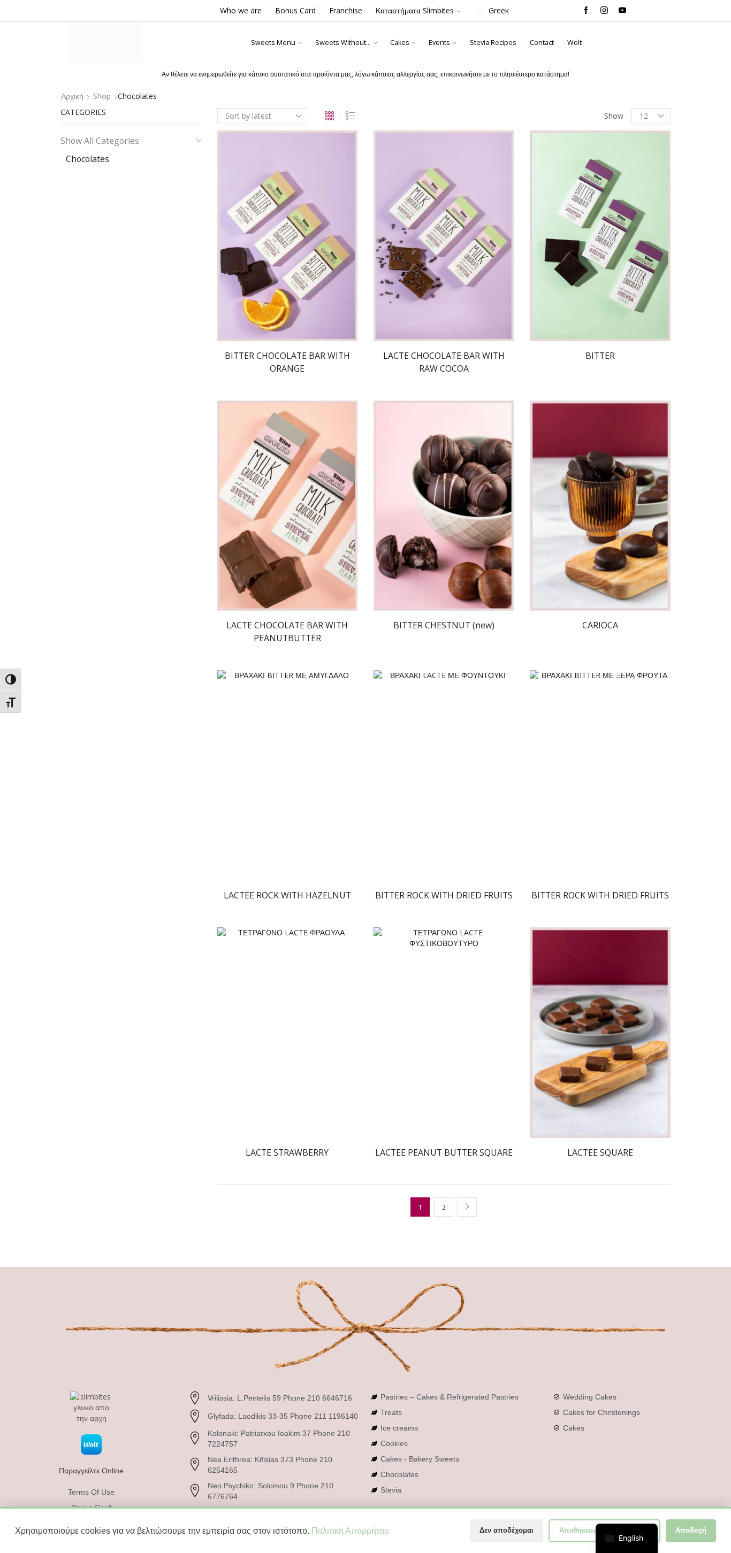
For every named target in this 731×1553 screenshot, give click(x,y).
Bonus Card (295, 10)
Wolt (574, 42)
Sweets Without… (343, 42)
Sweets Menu (273, 42)
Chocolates (87, 159)
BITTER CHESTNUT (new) (443, 625)
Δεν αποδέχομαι (506, 1530)
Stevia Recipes (493, 42)
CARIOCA (600, 625)
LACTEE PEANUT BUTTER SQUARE (444, 1152)
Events (439, 42)
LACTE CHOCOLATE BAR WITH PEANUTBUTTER (287, 631)
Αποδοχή (690, 1530)
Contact (542, 42)
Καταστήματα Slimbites (415, 10)
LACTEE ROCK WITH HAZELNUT (287, 895)
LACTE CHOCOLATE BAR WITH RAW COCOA (444, 362)
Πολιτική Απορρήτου (350, 1530)
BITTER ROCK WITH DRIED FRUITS (444, 895)
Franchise (345, 10)
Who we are (241, 10)
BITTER (600, 356)
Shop (102, 96)
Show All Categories (99, 141)
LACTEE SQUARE (600, 1152)
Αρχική (72, 96)
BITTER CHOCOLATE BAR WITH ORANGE (287, 362)
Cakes (399, 42)
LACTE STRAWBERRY (287, 1152)
